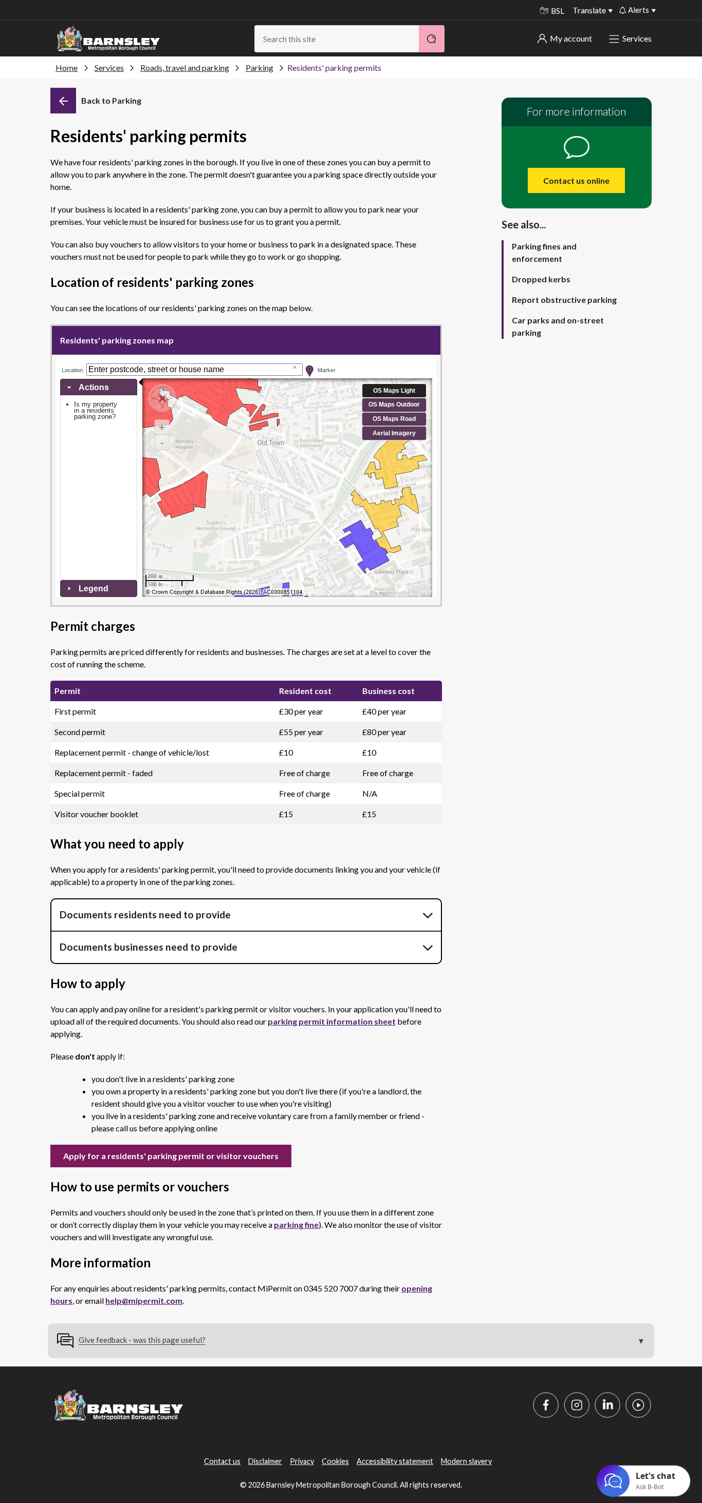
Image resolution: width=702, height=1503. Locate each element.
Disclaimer (265, 1461)
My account (571, 38)
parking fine (296, 1224)
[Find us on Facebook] (546, 1405)
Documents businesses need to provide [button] (148, 947)
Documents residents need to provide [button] (145, 914)
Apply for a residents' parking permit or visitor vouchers (171, 1156)
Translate (589, 10)
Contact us (222, 1461)
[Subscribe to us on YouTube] (638, 1405)
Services (637, 38)
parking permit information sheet (332, 1021)
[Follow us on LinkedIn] (607, 1405)
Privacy (302, 1461)
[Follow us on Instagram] (576, 1405)
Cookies (335, 1461)
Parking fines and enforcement (544, 252)
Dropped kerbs (541, 279)
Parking (259, 67)
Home (67, 67)
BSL (557, 10)
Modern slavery (466, 1461)
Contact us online (576, 180)
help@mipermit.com (143, 1300)
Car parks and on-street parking (558, 326)
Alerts (638, 9)
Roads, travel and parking (184, 67)
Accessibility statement (395, 1461)
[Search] (432, 38)
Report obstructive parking (564, 299)
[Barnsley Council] (108, 39)
